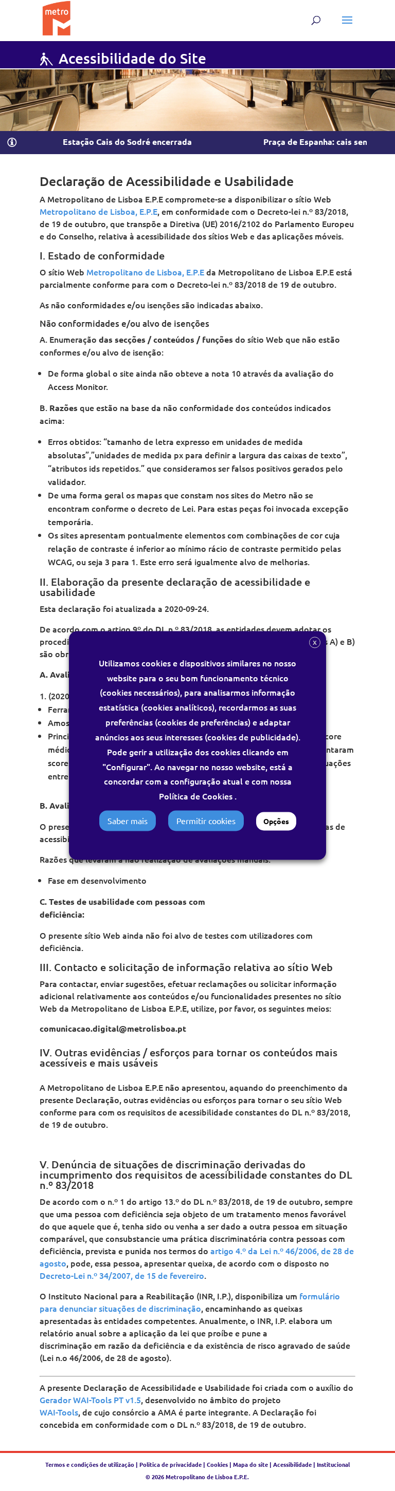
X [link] (315, 642)
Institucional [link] (333, 1464)
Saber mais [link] (127, 821)
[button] (347, 26)
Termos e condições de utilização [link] (90, 1464)
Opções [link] (276, 821)
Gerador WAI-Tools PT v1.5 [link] (90, 1399)
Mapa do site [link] (250, 1464)
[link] (56, 16)
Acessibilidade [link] (292, 1464)
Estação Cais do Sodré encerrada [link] (107, 141)
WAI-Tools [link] (59, 1412)
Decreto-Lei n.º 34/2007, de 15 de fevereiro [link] (122, 1275)
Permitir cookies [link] (206, 821)
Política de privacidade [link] (170, 1464)
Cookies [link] (217, 1464)
